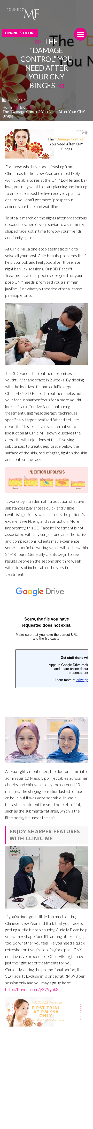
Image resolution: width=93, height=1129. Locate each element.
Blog (24, 107)
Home (7, 107)
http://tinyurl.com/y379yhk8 (32, 989)
